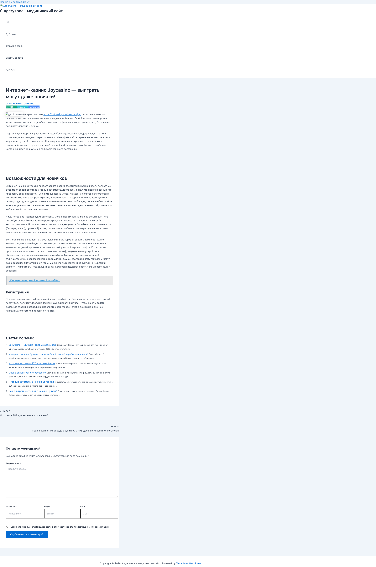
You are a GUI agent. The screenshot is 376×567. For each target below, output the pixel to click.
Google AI (34, 107)
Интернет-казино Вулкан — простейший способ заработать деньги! (48, 354)
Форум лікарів (14, 45)
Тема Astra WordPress (188, 563)
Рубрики (11, 34)
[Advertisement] (59, 161)
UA (7, 22)
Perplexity (22, 107)
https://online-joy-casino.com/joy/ (62, 114)
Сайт (82, 506)
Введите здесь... (14, 463)
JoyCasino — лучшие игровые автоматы (32, 344)
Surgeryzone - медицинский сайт (31, 11)
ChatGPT (11, 107)
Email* (47, 506)
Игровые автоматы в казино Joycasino (31, 381)
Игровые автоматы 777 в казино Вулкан (32, 363)
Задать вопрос (14, 57)
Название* (11, 506)
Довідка (10, 69)
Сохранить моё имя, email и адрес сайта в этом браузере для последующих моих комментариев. (60, 527)
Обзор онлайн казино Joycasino (27, 372)
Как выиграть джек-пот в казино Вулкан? (33, 391)
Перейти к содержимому (15, 1)
